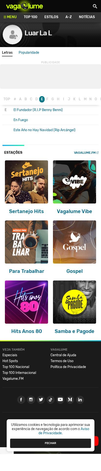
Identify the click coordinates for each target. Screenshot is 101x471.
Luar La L (38, 33)
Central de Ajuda (63, 355)
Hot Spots (10, 361)
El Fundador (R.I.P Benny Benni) (38, 110)
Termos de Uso (62, 361)
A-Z (68, 17)
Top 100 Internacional (19, 373)
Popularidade (29, 53)
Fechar (50, 443)
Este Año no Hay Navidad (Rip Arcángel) (44, 130)
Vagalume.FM (85, 152)
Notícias (87, 17)
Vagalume (24, 6)
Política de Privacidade (68, 367)
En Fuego (20, 120)
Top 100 (30, 17)
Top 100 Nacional (15, 367)
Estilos (51, 17)
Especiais (9, 355)
